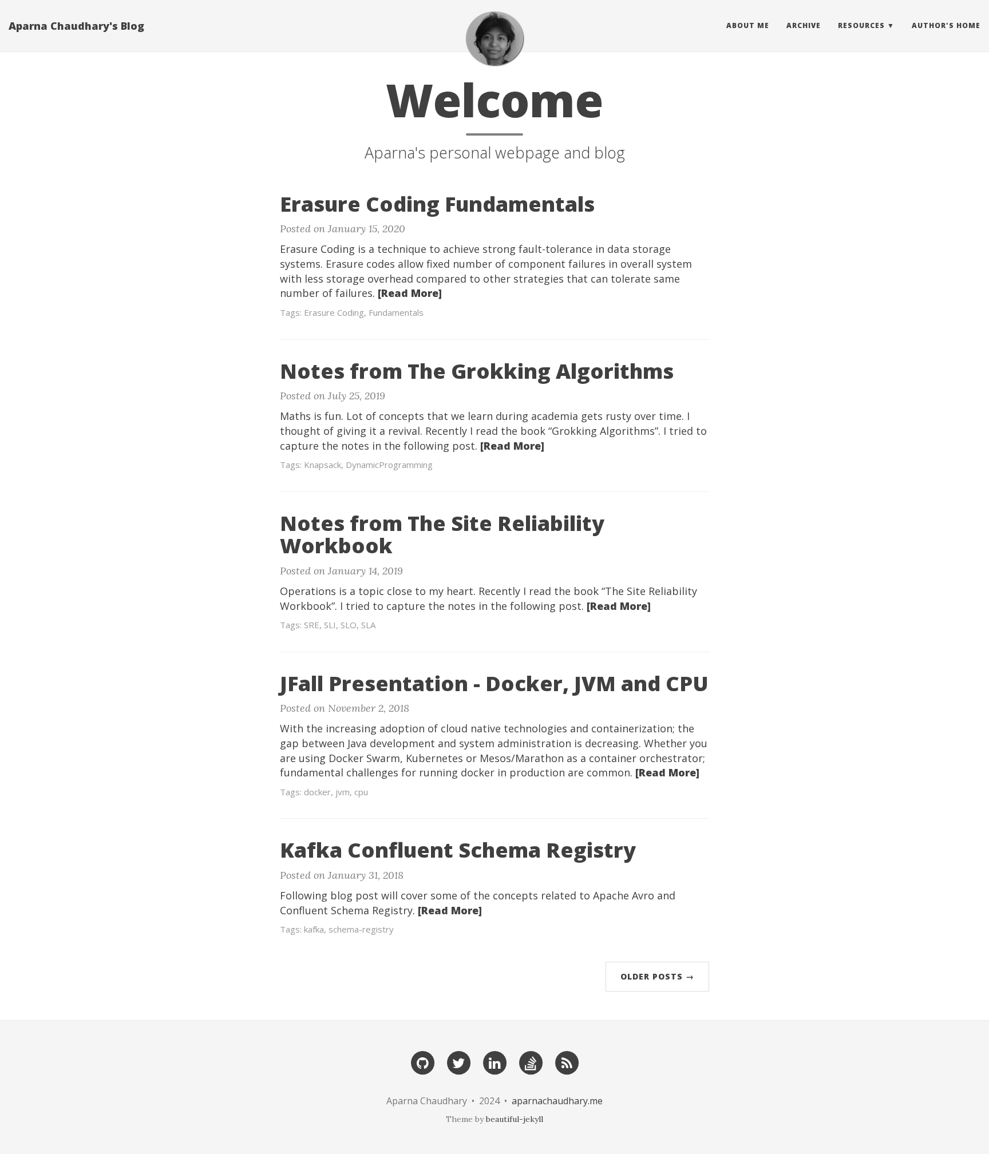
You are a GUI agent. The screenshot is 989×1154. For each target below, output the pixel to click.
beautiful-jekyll (514, 1119)
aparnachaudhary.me (557, 1100)
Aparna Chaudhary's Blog (76, 26)
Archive (803, 25)
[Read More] (410, 293)
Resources (861, 25)
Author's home (946, 25)
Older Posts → (657, 976)
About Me (747, 25)
